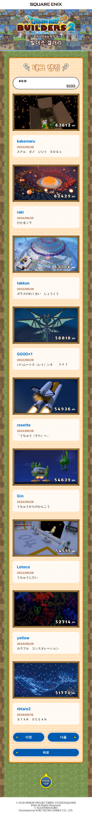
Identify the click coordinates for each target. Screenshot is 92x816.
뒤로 (46, 752)
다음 (63, 737)
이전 (28, 737)
